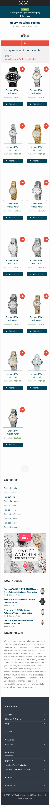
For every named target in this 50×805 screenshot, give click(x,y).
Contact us (10, 786)
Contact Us (26, 16)
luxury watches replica (25, 23)
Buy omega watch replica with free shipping (25, 13)
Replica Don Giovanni (12, 514)
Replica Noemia (10, 488)
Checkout (9, 744)
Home (6, 56)
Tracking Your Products (15, 765)
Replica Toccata (10, 510)
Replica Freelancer (11, 501)
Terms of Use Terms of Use (17, 769)
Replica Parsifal (10, 519)
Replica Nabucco (11, 523)
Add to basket (14, 104)
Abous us (9, 715)
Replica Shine (9, 497)
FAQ (7, 724)
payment (9, 760)
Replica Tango (10, 506)
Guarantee (9, 740)
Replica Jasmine (11, 493)
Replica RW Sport (11, 527)
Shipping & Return (13, 719)
